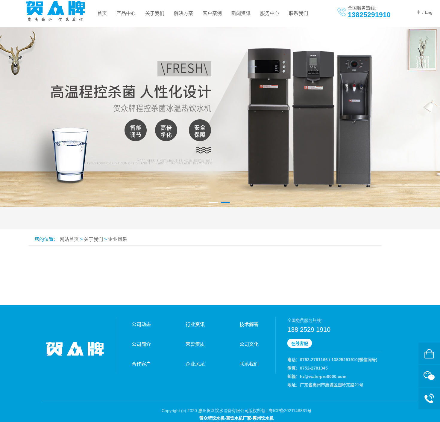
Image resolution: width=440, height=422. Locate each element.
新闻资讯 (241, 13)
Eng (429, 12)
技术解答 (249, 324)
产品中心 (126, 13)
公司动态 (141, 324)
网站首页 (69, 239)
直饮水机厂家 (238, 418)
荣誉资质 (195, 344)
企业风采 (117, 239)
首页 (102, 13)
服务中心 (269, 13)
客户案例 (212, 13)
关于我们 (154, 13)
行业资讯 (195, 324)
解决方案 (183, 13)
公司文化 (249, 344)
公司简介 (141, 344)
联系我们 (298, 13)
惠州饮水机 (263, 418)
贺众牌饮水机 (211, 418)
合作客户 (141, 364)
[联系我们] (429, 353)
